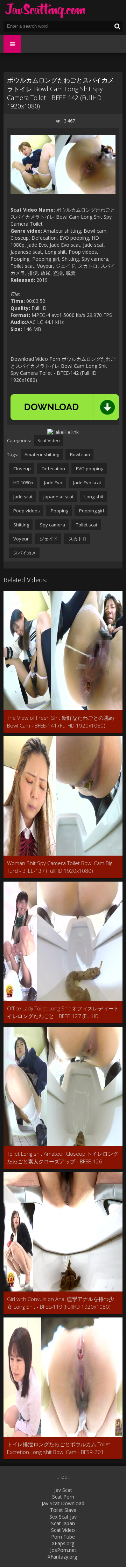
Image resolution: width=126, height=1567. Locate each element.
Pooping (59, 510)
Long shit (93, 496)
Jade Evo (52, 482)
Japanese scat (58, 496)
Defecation (53, 468)
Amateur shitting (41, 454)
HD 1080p (22, 482)
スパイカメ (24, 553)
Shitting (20, 525)
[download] (64, 407)
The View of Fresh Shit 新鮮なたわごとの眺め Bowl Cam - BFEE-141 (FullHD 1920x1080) (60, 721)
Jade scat (22, 496)
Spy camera (52, 525)
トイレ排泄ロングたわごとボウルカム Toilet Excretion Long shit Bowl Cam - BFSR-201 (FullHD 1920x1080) (58, 1448)
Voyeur (20, 539)
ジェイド (48, 539)
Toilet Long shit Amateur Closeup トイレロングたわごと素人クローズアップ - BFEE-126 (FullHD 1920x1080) (62, 1157)
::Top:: (63, 1476)
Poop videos (26, 510)
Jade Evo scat (86, 482)
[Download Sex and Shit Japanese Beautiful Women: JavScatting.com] (46, 10)
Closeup (21, 468)
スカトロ (77, 539)
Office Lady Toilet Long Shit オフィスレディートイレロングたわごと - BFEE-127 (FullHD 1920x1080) (63, 1012)
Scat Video (48, 440)
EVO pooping (89, 468)
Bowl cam (79, 454)
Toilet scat (86, 525)
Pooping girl (91, 510)
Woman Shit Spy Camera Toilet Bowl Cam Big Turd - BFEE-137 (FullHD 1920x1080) (59, 866)
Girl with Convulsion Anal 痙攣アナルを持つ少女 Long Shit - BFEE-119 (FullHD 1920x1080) (60, 1302)
